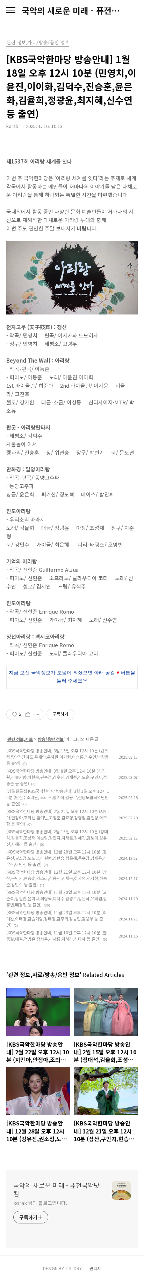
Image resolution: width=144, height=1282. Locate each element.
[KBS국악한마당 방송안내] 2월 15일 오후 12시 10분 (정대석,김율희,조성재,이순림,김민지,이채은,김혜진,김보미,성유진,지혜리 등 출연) (57, 837)
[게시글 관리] (36, 714)
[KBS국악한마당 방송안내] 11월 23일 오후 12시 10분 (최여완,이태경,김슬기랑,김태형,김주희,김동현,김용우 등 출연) (56, 918)
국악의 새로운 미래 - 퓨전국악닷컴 (72, 10)
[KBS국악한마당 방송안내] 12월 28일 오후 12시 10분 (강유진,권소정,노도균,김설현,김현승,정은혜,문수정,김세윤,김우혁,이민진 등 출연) (56, 858)
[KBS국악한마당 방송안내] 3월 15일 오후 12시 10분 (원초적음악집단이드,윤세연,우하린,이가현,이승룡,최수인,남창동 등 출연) (57, 757)
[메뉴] (11, 10)
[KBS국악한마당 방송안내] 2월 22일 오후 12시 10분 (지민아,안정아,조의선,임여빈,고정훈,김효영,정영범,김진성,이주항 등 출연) (57, 817)
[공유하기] (27, 714)
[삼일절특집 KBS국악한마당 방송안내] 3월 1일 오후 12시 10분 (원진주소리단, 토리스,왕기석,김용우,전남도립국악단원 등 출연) (57, 797)
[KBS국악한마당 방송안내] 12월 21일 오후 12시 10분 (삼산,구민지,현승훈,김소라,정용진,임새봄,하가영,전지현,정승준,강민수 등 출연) (56, 878)
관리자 (95, 1268)
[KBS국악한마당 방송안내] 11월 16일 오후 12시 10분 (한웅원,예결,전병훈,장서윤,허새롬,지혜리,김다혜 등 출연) (56, 936)
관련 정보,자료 (20, 739)
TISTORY (73, 1268)
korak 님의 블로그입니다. (40, 1202)
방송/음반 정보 (51, 739)
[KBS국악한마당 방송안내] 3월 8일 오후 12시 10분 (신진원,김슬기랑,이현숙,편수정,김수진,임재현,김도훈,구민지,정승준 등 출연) (56, 777)
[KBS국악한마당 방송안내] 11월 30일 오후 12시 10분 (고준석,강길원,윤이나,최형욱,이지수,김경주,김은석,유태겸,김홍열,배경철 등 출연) (56, 898)
